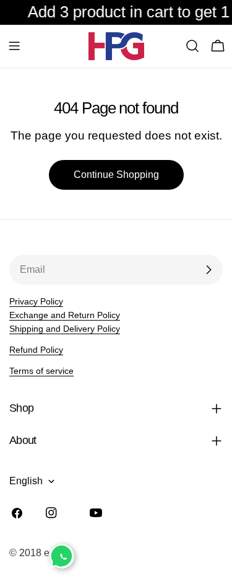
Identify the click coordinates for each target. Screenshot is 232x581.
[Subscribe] (208, 270)
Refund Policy (36, 350)
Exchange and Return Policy (64, 315)
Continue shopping (116, 174)
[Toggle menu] (14, 45)
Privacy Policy (36, 301)
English (26, 481)
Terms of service (41, 371)
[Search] (192, 45)
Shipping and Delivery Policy (64, 329)
